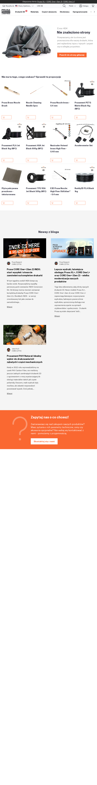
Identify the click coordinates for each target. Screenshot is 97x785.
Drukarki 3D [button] (21, 11)
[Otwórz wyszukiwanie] (64, 6)
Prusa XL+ (41, 1)
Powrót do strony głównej (72, 54)
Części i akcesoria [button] (49, 12)
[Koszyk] (93, 6)
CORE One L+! (69, 1)
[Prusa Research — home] (6, 12)
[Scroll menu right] (94, 11)
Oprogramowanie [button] (80, 12)
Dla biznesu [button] (64, 12)
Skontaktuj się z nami (44, 441)
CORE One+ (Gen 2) (54, 1)
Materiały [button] (35, 12)
